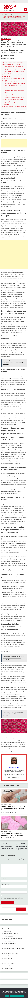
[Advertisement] (14, 143)
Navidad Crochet (8, 961)
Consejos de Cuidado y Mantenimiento (13, 938)
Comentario (4, 863)
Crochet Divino (10, 7)
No (11, 996)
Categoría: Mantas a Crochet (11, 933)
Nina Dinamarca (16, 46)
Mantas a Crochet (8, 958)
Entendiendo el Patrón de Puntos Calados (14, 83)
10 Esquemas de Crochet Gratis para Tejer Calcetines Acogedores (13, 834)
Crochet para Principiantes (10, 943)
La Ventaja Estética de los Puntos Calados (15, 69)
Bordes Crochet (7, 931)
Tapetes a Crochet (8, 968)
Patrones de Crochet (6, 38)
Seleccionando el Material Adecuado (13, 81)
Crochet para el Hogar (9, 941)
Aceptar (7, 996)
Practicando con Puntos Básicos (12, 85)
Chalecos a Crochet (8, 936)
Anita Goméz (14, 812)
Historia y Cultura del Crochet (11, 953)
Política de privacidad (18, 996)
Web (2, 890)
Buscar (21, 909)
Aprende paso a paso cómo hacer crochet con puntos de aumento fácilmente (13, 808)
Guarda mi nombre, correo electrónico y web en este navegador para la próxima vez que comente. (13, 897)
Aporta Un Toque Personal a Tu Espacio (14, 97)
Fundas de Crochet (8, 951)
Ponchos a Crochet (8, 966)
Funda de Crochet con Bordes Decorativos (14, 948)
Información (6, 956)
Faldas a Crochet (8, 946)
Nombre (3, 878)
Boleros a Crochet (8, 928)
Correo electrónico (6, 884)
